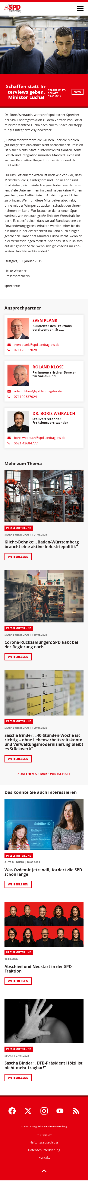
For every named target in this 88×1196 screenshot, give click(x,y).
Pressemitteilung (19, 528)
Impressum (44, 1134)
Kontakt (44, 1157)
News (77, 92)
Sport (8, 1055)
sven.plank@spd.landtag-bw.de (36, 344)
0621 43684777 (26, 443)
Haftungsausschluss (44, 1142)
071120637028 (25, 350)
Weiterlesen (18, 557)
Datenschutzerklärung (44, 1150)
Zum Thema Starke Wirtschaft (44, 774)
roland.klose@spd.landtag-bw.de (38, 391)
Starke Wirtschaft (57, 91)
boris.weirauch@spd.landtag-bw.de (39, 437)
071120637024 (25, 396)
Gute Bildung (14, 862)
